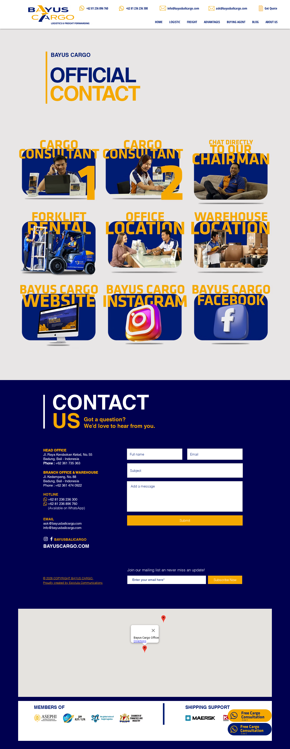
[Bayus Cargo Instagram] (45, 539)
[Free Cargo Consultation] (234, 729)
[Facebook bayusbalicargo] (51, 539)
